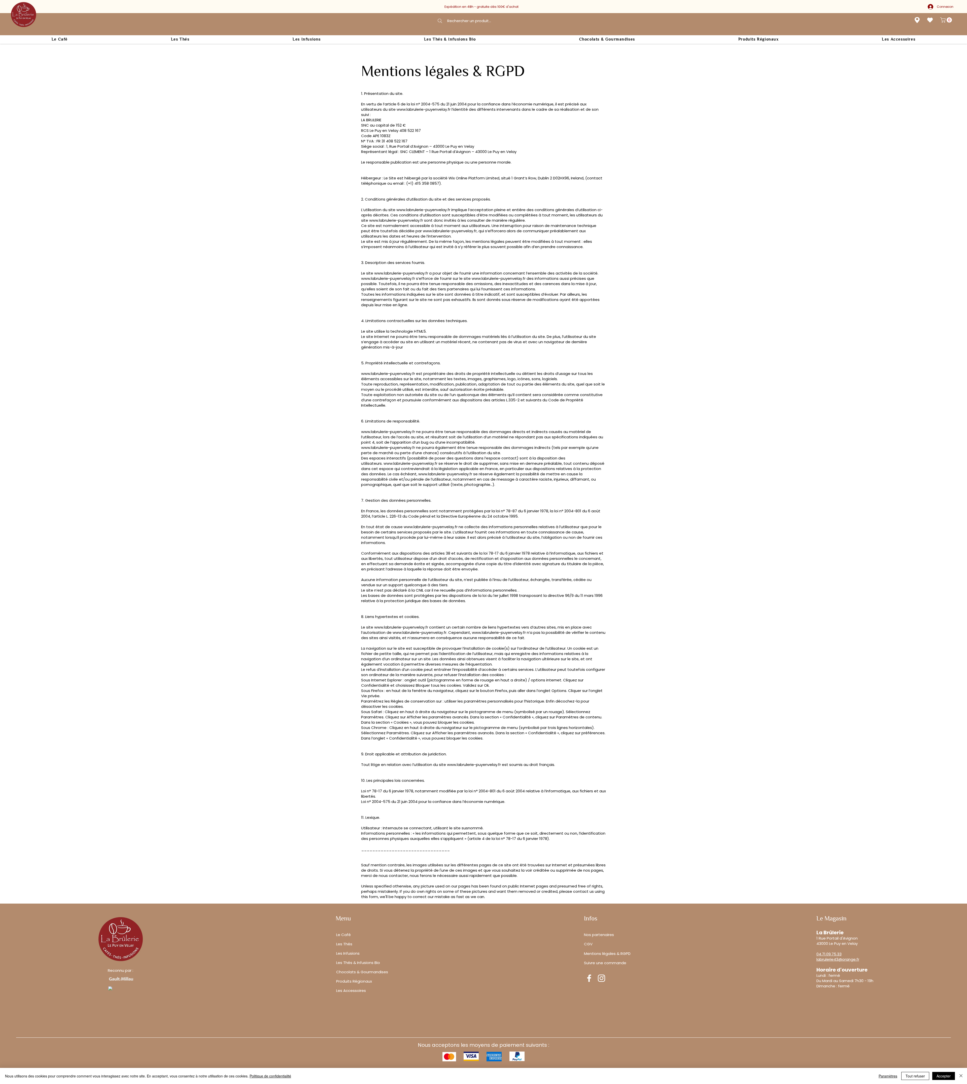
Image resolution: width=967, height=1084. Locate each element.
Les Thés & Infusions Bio (358, 962)
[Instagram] (601, 978)
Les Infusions (348, 953)
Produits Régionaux (354, 981)
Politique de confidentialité (270, 1075)
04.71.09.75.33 (829, 954)
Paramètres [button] (888, 1075)
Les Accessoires (351, 990)
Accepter (944, 1075)
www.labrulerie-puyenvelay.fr (424, 109)
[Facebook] (589, 978)
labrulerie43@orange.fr (837, 959)
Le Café (343, 934)
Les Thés (344, 944)
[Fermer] (961, 1076)
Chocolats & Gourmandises (362, 972)
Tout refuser (915, 1075)
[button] (946, 20)
